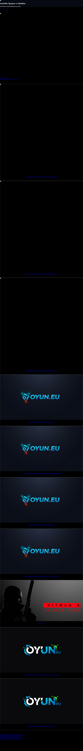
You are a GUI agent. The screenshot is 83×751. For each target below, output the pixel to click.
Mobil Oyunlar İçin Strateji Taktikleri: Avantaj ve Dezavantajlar (41, 674)
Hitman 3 (41, 623)
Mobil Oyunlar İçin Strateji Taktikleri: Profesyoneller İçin (11, 737)
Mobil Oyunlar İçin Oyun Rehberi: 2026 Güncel (41, 422)
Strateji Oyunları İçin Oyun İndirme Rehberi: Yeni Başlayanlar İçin (41, 576)
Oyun (3, 8)
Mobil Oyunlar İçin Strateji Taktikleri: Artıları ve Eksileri (11, 734)
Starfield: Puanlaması (4, 78)
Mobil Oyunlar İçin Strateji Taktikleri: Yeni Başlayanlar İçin (11, 738)
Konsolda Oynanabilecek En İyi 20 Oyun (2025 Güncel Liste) (41, 273)
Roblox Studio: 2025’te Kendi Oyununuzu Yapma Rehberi (41, 177)
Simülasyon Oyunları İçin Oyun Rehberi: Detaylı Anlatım (41, 370)
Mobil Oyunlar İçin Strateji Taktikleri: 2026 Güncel (41, 726)
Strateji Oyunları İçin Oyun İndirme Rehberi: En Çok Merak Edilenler (41, 473)
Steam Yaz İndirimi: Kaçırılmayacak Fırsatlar (8, 79)
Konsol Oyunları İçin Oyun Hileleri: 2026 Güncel (41, 525)
